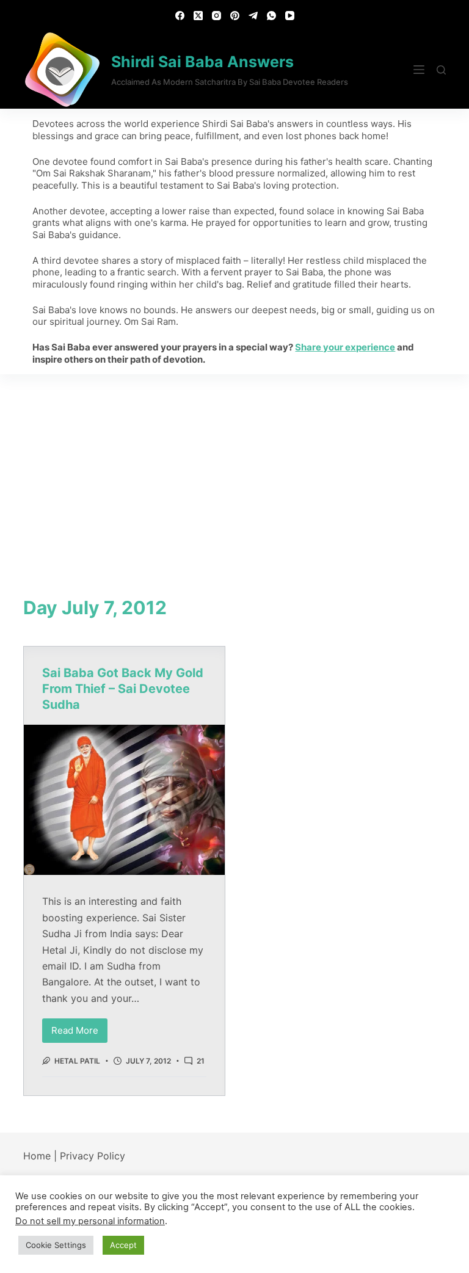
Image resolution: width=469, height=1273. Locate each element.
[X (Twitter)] (198, 15)
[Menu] (418, 69)
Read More (79, 1027)
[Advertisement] (234, 465)
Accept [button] (123, 1245)
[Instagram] (216, 15)
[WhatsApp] (271, 15)
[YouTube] (289, 15)
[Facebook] (179, 15)
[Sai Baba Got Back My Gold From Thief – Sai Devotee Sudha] (124, 800)
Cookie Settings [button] (56, 1245)
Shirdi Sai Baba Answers (202, 62)
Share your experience (345, 347)
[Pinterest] (234, 15)
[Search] (441, 69)
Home (37, 1156)
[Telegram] (253, 15)
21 (201, 1060)
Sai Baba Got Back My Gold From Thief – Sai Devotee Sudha (122, 689)
